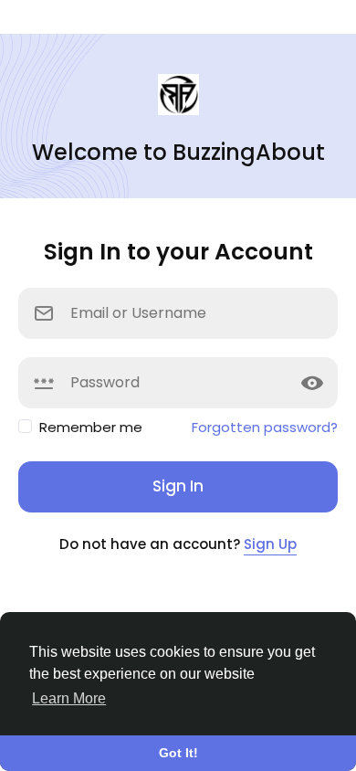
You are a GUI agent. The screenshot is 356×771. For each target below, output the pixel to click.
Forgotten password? (265, 427)
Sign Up (270, 544)
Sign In (178, 486)
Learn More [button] (69, 698)
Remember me (90, 427)
